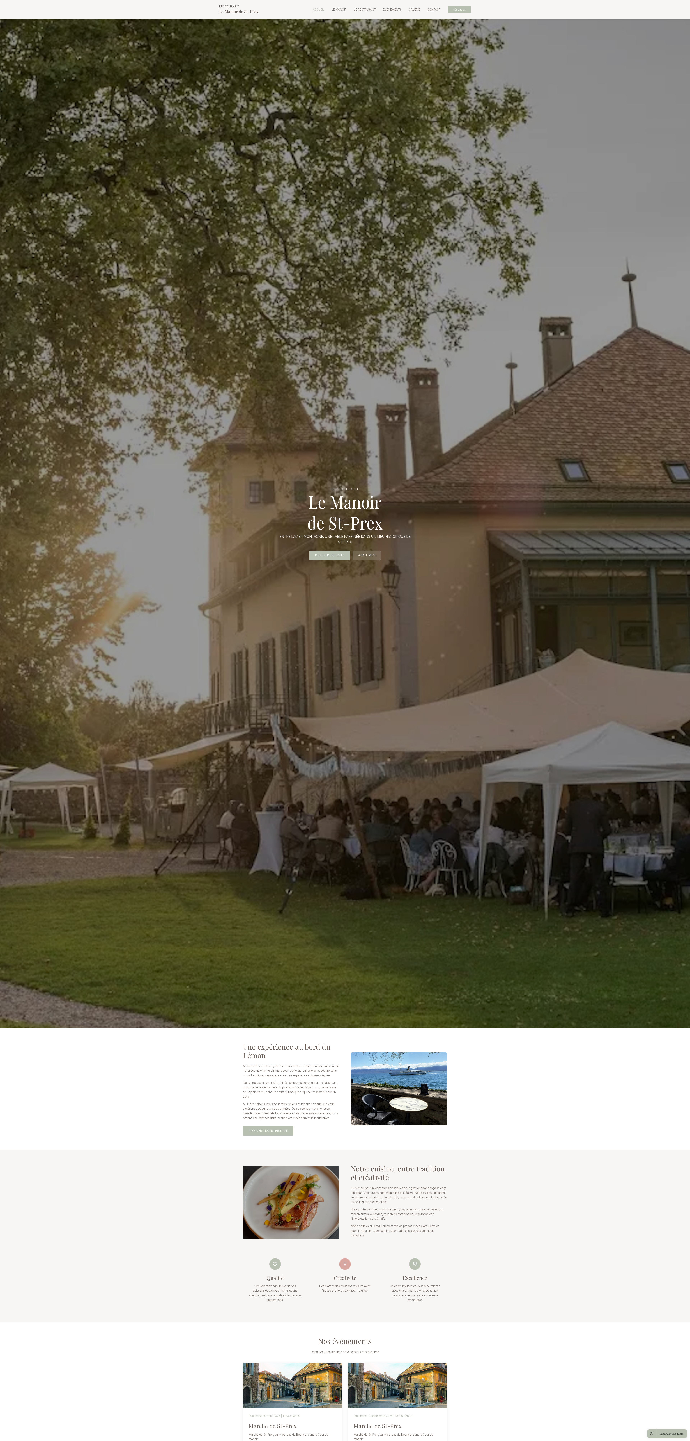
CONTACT (434, 9)
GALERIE (414, 9)
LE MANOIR (339, 9)
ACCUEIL (318, 9)
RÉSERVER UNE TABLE (329, 555)
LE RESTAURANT (365, 9)
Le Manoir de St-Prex (238, 9)
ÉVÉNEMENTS (392, 9)
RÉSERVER (459, 9)
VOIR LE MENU (366, 555)
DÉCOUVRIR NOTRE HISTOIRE (268, 1130)
